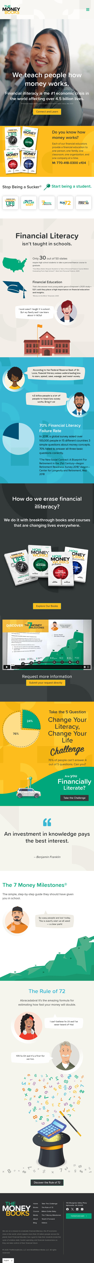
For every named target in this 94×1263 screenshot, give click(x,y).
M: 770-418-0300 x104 (69, 163)
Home (35, 1204)
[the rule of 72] (65, 203)
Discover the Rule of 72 (47, 1182)
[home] (13, 9)
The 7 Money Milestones (51, 1215)
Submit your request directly (45, 682)
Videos (44, 1223)
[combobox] (8, 1260)
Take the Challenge (74, 798)
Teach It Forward (48, 1219)
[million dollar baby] (29, 203)
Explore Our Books (47, 606)
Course (36, 1211)
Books (35, 1207)
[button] (88, 9)
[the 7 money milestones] (47, 203)
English (6, 1260)
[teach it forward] (84, 203)
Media (35, 1215)
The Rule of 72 (47, 1207)
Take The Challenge (49, 1204)
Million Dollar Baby (49, 1211)
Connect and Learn (47, 111)
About (35, 1219)
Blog (35, 1223)
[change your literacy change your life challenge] (10, 203)
